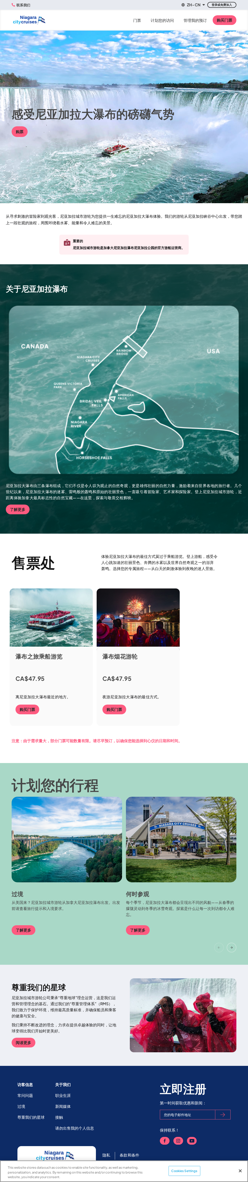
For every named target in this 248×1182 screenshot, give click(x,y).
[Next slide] (231, 947)
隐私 (106, 1155)
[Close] (240, 1171)
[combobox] (192, 4)
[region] (124, 1171)
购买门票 (224, 20)
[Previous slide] (219, 947)
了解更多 (17, 509)
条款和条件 (129, 1155)
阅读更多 (23, 1042)
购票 (19, 131)
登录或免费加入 (222, 5)
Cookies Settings (184, 1171)
